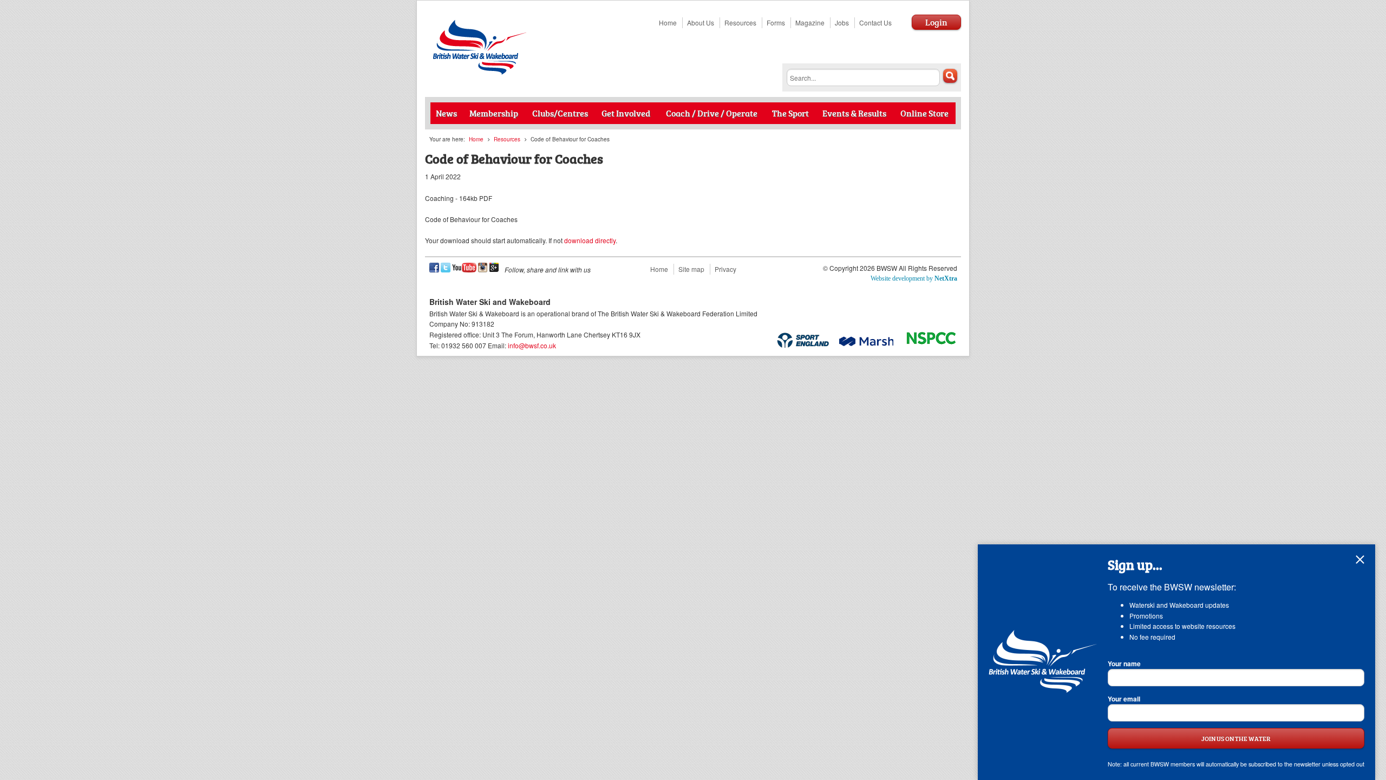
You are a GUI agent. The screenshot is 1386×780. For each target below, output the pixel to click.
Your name (1124, 663)
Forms (776, 22)
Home (668, 22)
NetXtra (945, 278)
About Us (700, 22)
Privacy (725, 269)
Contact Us (875, 22)
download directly (590, 240)
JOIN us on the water (1236, 738)
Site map (691, 269)
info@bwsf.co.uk (532, 345)
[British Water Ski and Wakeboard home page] (480, 71)
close (1360, 559)
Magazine (810, 22)
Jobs (842, 22)
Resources (740, 22)
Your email (1124, 699)
